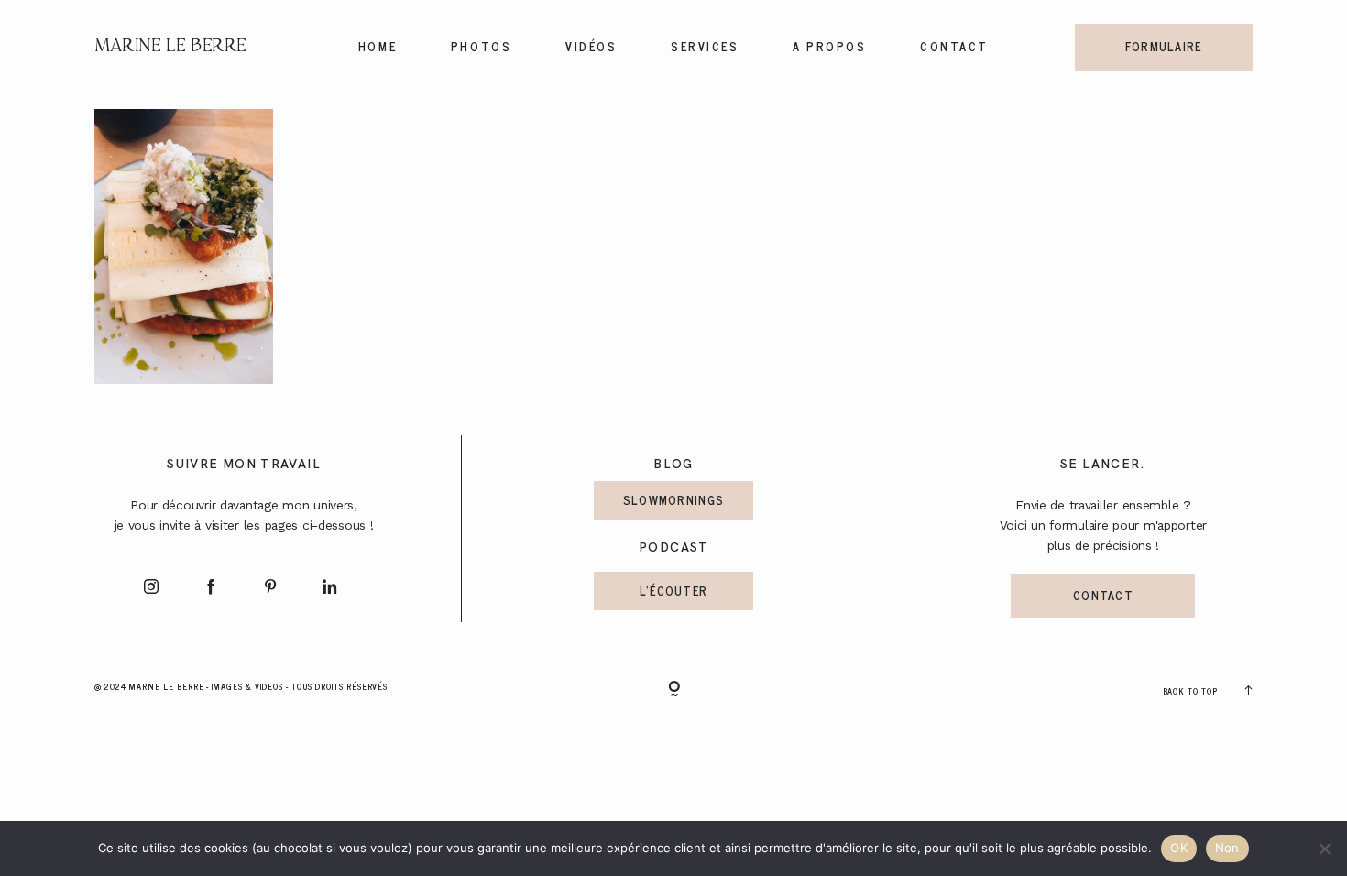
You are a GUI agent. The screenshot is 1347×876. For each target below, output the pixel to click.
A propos (829, 47)
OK (1179, 847)
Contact (954, 47)
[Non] (1324, 848)
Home (377, 47)
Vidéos (591, 47)
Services (705, 47)
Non (1227, 847)
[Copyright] (674, 690)
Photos (481, 47)
